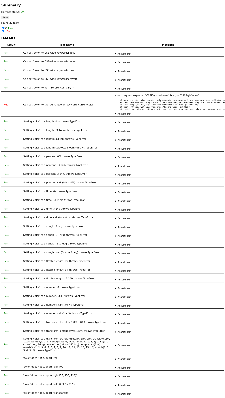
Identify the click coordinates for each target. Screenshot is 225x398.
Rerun (5, 17)
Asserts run (124, 53)
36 (8, 28)
